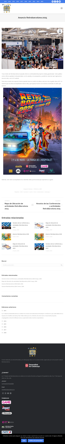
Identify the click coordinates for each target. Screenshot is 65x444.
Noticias (5, 29)
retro (35, 191)
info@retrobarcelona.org (8, 389)
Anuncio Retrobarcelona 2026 (21, 234)
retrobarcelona (40, 191)
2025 (21, 191)
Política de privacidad (35, 440)
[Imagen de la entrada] (6, 225)
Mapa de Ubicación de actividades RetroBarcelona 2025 (20, 246)
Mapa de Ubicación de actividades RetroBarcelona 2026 (53, 225)
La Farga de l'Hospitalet (8, 383)
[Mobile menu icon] (61, 8)
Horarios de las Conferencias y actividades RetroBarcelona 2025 (54, 246)
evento (31, 191)
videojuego (47, 191)
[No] (63, 439)
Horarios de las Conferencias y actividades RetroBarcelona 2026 (21, 225)
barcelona (26, 191)
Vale (24, 440)
